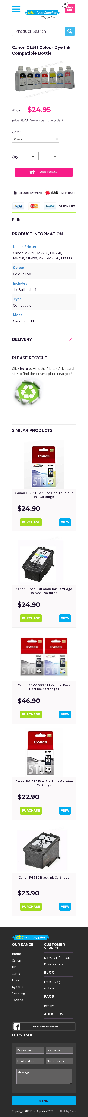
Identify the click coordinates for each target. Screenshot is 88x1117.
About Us (53, 1014)
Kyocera (17, 987)
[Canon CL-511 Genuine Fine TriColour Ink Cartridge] (44, 464)
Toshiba (17, 1000)
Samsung (18, 993)
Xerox (16, 974)
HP (14, 967)
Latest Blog (52, 982)
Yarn (73, 1111)
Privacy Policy (53, 964)
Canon (16, 960)
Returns (49, 1006)
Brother (17, 954)
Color (16, 132)
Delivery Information (58, 958)
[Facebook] (44, 1027)
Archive (49, 988)
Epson (16, 980)
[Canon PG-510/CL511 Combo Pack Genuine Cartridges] (44, 656)
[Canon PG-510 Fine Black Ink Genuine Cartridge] (44, 752)
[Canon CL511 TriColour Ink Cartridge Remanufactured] (44, 560)
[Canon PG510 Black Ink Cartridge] (44, 848)
